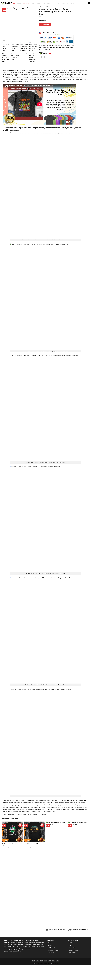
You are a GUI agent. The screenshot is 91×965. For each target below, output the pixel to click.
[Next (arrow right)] (88, 482)
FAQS (70, 945)
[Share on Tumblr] (56, 57)
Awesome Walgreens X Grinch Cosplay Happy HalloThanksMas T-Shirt (29, 814)
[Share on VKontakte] (51, 57)
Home (19, 3)
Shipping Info (72, 952)
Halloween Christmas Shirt (62, 47)
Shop (70, 942)
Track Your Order (73, 950)
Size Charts (72, 947)
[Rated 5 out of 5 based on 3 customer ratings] (56, 18)
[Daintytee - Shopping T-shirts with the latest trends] (8, 3)
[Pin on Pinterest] (48, 57)
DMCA (49, 945)
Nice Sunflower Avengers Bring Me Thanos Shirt (55, 930)
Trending (26, 3)
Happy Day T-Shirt (59, 3)
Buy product (45, 24)
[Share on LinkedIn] (53, 57)
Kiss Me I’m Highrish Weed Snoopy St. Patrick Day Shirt (12, 844)
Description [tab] (6, 67)
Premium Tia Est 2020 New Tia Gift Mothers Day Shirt (78, 930)
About (49, 942)
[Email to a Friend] (45, 57)
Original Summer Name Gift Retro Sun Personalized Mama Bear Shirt (32, 844)
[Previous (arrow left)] (2, 482)
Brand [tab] (12, 67)
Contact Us (71, 3)
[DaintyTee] (45, 53)
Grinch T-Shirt (51, 47)
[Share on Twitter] (43, 57)
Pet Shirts (46, 3)
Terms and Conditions (53, 950)
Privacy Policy (51, 947)
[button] (81, 3)
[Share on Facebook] (40, 57)
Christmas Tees (36, 3)
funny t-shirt (45, 47)
